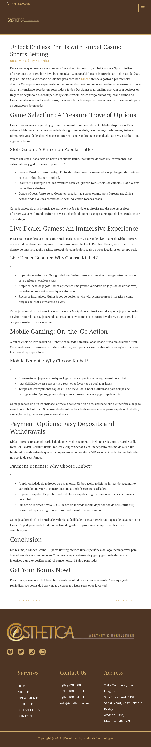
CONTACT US (27, 716)
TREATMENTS (28, 698)
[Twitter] (21, 652)
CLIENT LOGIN (29, 710)
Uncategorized (19, 61)
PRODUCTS (26, 704)
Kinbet (85, 79)
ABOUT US (25, 692)
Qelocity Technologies (98, 738)
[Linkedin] (42, 652)
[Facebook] (10, 652)
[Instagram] (32, 652)
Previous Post (29, 600)
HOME (22, 686)
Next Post (124, 600)
